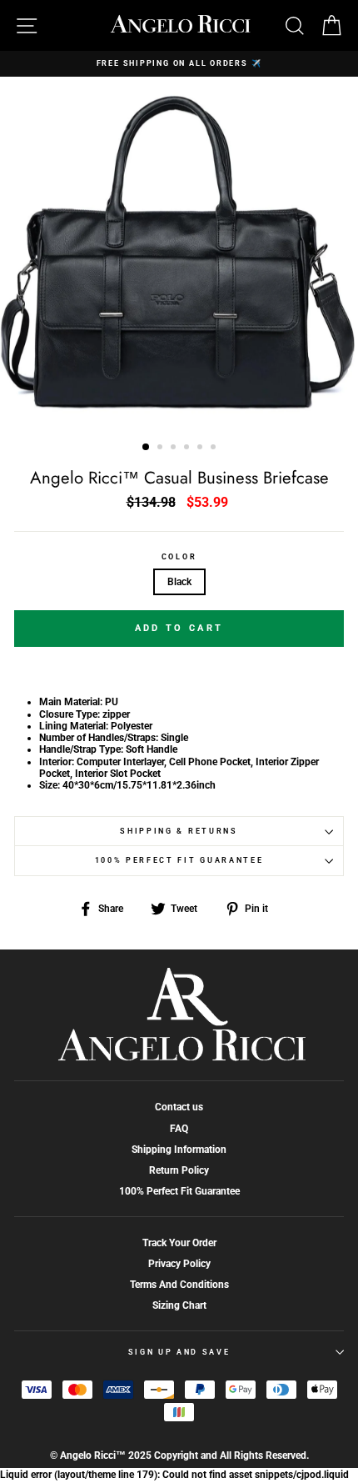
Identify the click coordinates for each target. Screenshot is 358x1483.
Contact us (179, 1107)
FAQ (179, 1129)
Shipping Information (179, 1149)
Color (179, 557)
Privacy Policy (179, 1264)
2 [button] (161, 448)
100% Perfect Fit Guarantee (179, 860)
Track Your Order (179, 1243)
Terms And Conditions (179, 1284)
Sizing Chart (179, 1305)
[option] (179, 63)
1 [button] (146, 447)
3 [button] (175, 448)
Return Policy (179, 1170)
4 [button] (188, 448)
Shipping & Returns (178, 831)
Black (179, 582)
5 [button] (201, 448)
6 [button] (215, 448)
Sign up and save (179, 1352)
